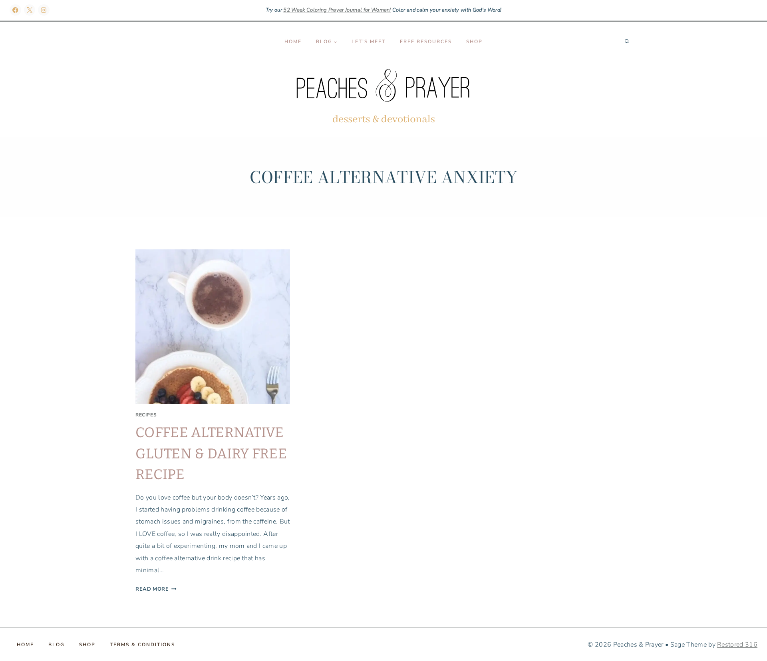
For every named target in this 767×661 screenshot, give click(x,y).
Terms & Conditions (142, 644)
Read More (156, 589)
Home (293, 41)
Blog (56, 644)
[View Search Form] (627, 41)
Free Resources (426, 41)
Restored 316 (737, 644)
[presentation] (212, 326)
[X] (30, 10)
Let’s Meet (368, 41)
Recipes (146, 415)
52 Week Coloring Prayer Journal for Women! (337, 10)
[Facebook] (15, 10)
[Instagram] (44, 10)
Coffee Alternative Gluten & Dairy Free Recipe (211, 453)
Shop (474, 41)
